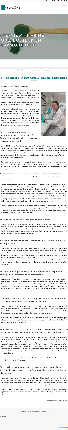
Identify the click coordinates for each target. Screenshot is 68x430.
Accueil (17, 70)
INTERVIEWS (23, 70)
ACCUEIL (45, 1)
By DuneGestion (63, 427)
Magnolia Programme (33, 411)
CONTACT (64, 1)
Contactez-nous (45, 411)
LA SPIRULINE (54, 1)
